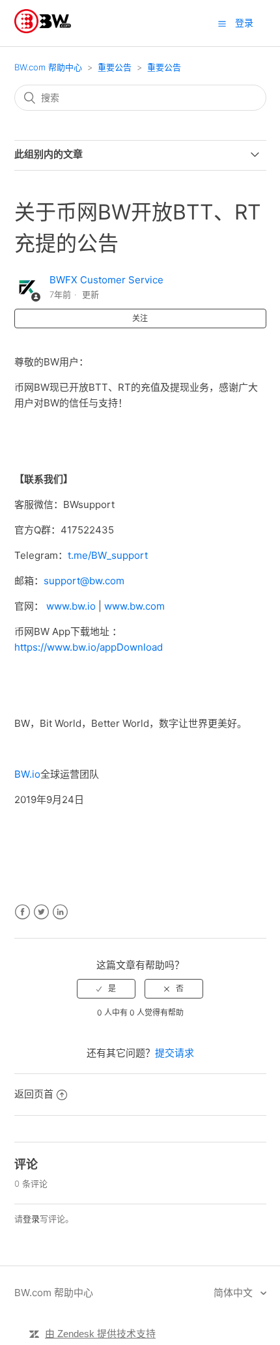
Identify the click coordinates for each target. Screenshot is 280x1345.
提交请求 (174, 1053)
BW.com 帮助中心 (48, 67)
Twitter (41, 912)
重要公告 (115, 67)
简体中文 (234, 1292)
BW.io (27, 774)
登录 (31, 1218)
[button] (222, 23)
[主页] (42, 29)
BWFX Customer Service (106, 280)
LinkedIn (60, 912)
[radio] (106, 988)
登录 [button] (244, 22)
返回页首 (33, 1094)
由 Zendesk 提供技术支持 (100, 1333)
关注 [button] (140, 318)
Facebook (22, 912)
